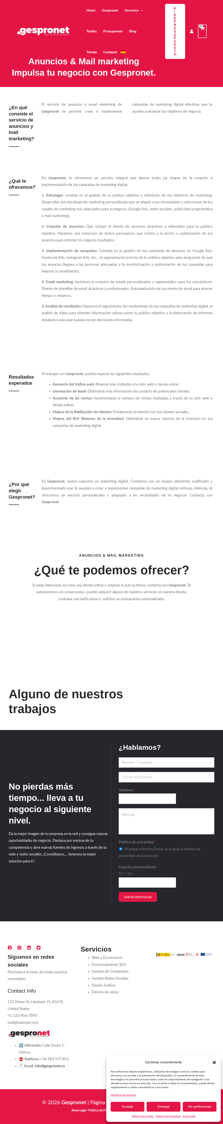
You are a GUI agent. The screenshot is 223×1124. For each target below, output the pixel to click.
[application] (141, 10)
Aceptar (127, 1106)
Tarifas (91, 31)
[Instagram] (19, 947)
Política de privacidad (138, 842)
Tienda (91, 52)
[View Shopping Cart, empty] (202, 31)
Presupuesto (113, 31)
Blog (132, 31)
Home (90, 10)
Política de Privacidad (168, 1116)
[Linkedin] (29, 947)
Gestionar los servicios (123, 1095)
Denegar (163, 1106)
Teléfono (127, 790)
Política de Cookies (143, 1116)
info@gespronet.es (50, 1066)
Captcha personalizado (139, 867)
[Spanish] (123, 52)
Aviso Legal (188, 1116)
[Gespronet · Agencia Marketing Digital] (43, 31)
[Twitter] (38, 947)
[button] (214, 1062)
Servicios (132, 10)
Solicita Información (138, 897)
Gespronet (110, 10)
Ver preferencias (199, 1106)
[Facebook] (10, 947)
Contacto (110, 52)
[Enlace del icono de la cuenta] (192, 31)
